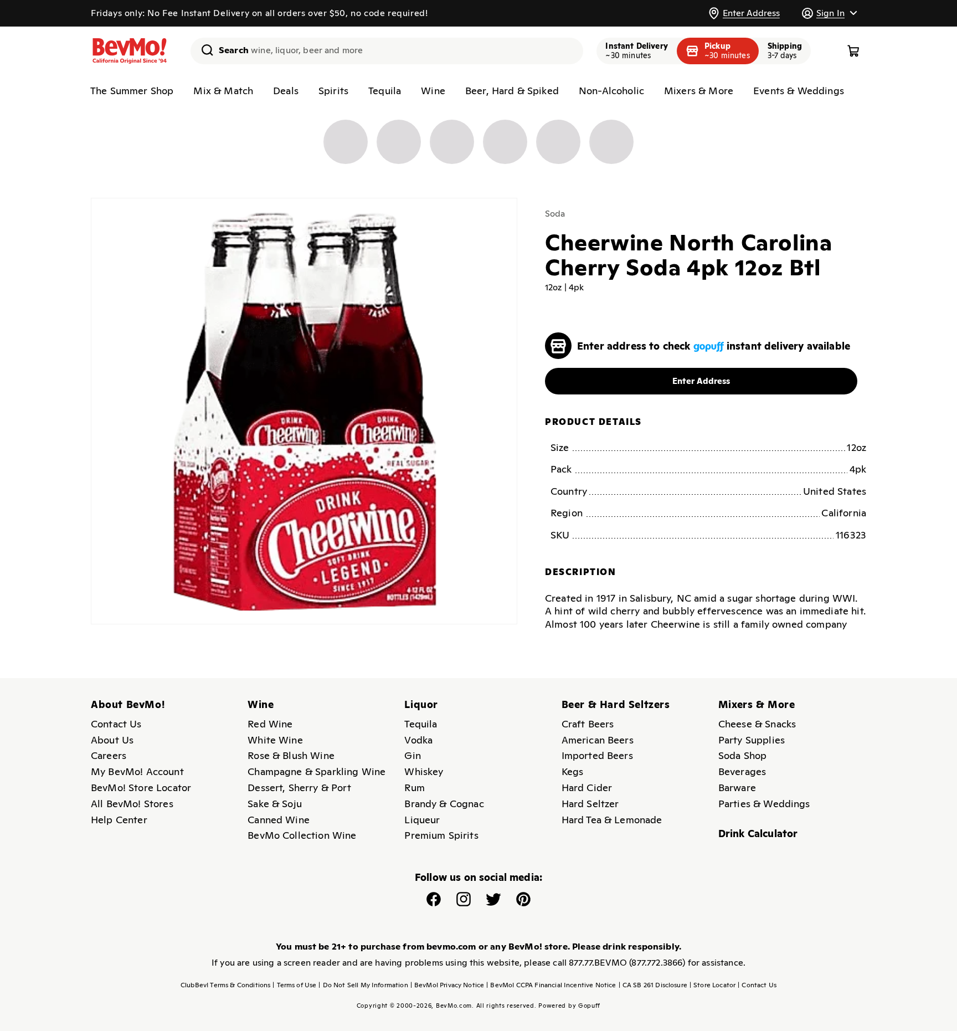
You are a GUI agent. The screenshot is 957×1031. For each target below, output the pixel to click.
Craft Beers (588, 723)
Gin (412, 755)
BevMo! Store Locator (141, 787)
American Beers (598, 740)
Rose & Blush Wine (291, 755)
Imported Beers (597, 755)
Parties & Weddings (764, 803)
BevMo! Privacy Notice (447, 985)
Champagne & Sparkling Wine (316, 771)
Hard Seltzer (590, 803)
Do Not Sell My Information (363, 985)
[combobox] (387, 51)
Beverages (742, 771)
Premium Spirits (441, 835)
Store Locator (712, 985)
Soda (555, 213)
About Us (112, 740)
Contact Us (116, 723)
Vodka (418, 740)
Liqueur (422, 819)
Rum (414, 787)
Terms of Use (294, 985)
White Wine (275, 740)
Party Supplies (751, 740)
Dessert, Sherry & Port (299, 787)
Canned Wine (279, 819)
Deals (286, 90)
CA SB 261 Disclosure (653, 985)
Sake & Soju (275, 803)
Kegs (573, 771)
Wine (433, 90)
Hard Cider (587, 787)
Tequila (384, 90)
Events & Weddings (798, 90)
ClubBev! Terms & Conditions (225, 985)
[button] (829, 13)
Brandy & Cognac (443, 803)
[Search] (203, 50)
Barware (737, 787)
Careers (108, 755)
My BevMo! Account (137, 771)
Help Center (119, 819)
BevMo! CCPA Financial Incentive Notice (551, 985)
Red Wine (270, 723)
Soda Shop (742, 755)
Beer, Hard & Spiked (512, 90)
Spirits (333, 90)
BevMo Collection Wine (302, 835)
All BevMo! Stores (132, 803)
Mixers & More (698, 90)
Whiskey (423, 771)
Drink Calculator (758, 833)
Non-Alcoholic (611, 90)
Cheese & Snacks (757, 723)
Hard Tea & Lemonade (612, 819)
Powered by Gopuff (569, 1005)
